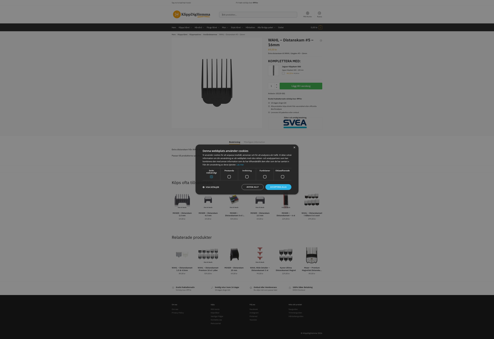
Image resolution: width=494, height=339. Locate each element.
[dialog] (247, 169)
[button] (211, 187)
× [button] (294, 148)
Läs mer (240, 164)
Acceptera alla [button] (278, 187)
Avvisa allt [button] (253, 187)
